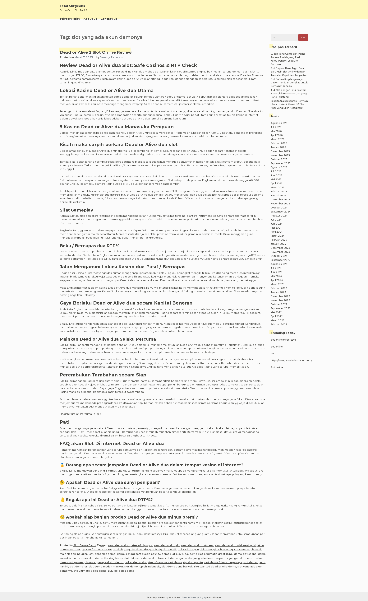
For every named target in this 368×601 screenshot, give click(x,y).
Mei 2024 (276, 227)
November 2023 (280, 251)
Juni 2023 (276, 272)
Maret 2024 (277, 235)
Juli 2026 (276, 127)
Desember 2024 (280, 199)
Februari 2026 (279, 143)
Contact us (109, 19)
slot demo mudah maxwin (106, 566)
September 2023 (281, 260)
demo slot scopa (245, 553)
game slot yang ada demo (196, 558)
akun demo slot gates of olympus (130, 545)
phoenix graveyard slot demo (104, 562)
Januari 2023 (278, 292)
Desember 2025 (280, 151)
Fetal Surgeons (72, 6)
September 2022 (281, 308)
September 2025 (280, 163)
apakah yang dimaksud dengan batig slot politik (145, 549)
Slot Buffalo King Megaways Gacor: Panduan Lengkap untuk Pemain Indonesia (289, 82)
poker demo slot (136, 562)
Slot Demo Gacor (84, 545)
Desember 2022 (280, 296)
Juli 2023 (276, 268)
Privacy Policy (70, 19)
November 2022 (280, 300)
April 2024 (277, 231)
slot (273, 353)
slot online (277, 346)
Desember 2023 (280, 247)
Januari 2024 (278, 243)
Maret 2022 (277, 320)
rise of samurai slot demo (165, 562)
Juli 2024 (276, 219)
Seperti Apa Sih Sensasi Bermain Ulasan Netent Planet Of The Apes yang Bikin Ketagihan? (289, 104)
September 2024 (281, 211)
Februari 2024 (279, 239)
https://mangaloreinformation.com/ (291, 360)
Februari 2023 (279, 288)
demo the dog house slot (112, 558)
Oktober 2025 (279, 159)
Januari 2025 (278, 195)
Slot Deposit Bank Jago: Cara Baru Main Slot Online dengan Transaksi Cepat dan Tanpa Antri (289, 72)
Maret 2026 (277, 139)
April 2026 (277, 135)
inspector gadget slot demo (234, 558)
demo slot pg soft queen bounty (138, 553)
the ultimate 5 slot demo (90, 570)
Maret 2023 (277, 284)
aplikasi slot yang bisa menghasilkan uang (205, 549)
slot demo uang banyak (177, 566)
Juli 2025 (276, 171)
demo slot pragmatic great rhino (211, 553)
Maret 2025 (277, 187)
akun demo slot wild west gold (235, 545)
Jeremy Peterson (111, 57)
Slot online (277, 367)
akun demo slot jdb (167, 545)
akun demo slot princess (197, 545)
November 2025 (280, 155)
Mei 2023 (276, 276)
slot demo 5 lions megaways (223, 562)
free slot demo (168, 558)
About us (90, 19)
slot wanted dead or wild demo (215, 566)
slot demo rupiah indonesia (142, 566)
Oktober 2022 (279, 304)
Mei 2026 (276, 131)
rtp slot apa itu (193, 562)
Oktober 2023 (279, 255)
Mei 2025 (276, 179)
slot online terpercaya (283, 339)
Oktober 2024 (279, 207)
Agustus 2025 (279, 167)
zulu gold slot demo (121, 570)
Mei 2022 (276, 312)
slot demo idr (78, 566)
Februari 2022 (279, 324)
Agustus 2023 (279, 264)
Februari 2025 (279, 191)
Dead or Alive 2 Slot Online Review (96, 52)
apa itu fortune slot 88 (97, 549)
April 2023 (277, 280)
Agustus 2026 (279, 123)
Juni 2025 (276, 175)
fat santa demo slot (144, 558)
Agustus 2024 (279, 215)
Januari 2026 (278, 147)
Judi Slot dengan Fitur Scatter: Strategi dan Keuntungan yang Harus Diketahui (289, 93)
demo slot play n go (175, 553)
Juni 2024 (276, 223)
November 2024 (280, 203)
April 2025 (277, 183)
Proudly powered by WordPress (164, 597)
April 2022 (277, 316)
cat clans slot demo (102, 553)
